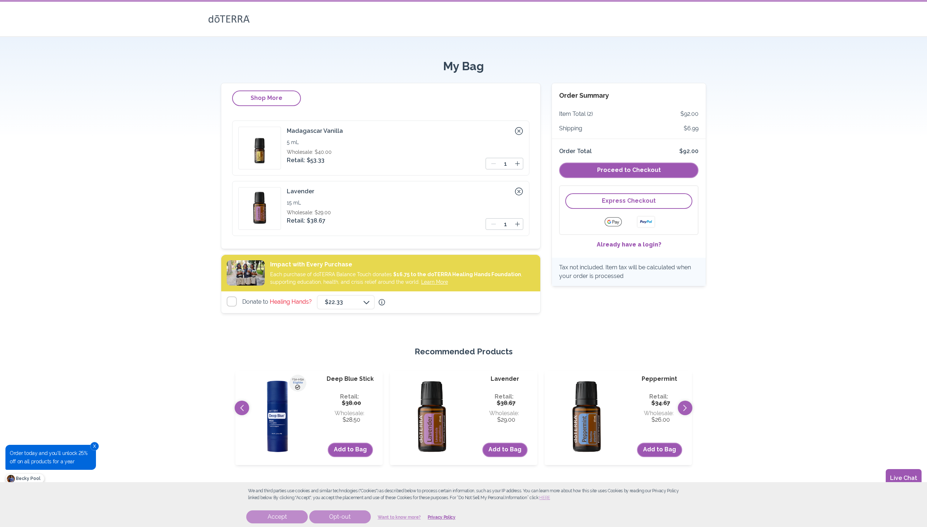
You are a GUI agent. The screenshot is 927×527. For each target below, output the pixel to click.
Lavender (300, 191)
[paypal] (646, 222)
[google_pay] (618, 222)
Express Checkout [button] (629, 200)
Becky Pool (28, 478)
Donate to (278, 301)
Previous (242, 408)
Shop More (266, 97)
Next (685, 408)
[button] (519, 131)
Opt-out (340, 516)
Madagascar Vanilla (315, 130)
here (544, 497)
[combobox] (346, 302)
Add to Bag (350, 449)
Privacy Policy (442, 517)
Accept (277, 516)
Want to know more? (399, 517)
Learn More (434, 282)
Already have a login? (629, 244)
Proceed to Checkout (629, 169)
